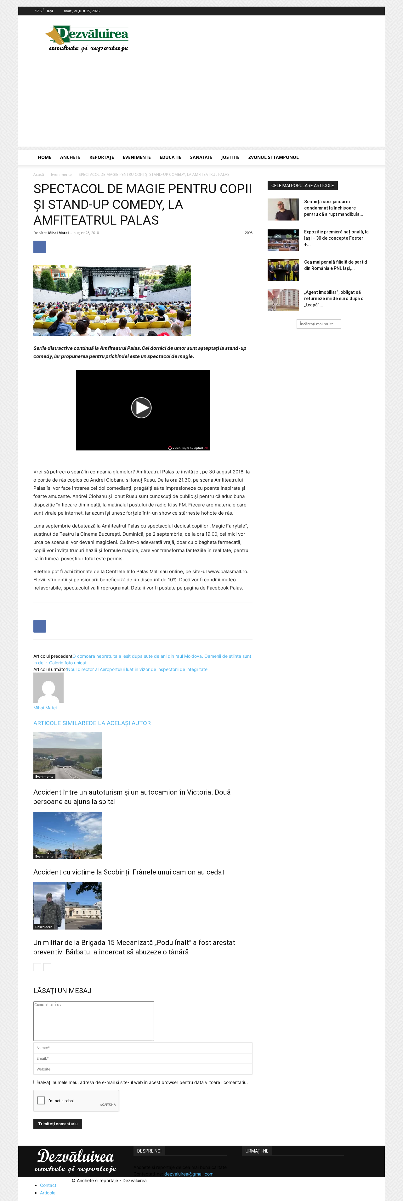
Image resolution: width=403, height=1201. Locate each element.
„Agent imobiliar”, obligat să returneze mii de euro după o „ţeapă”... (334, 298)
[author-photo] (48, 701)
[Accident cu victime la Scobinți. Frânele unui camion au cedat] (143, 835)
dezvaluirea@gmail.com (188, 1173)
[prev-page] (37, 967)
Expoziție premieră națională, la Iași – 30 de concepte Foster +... (336, 238)
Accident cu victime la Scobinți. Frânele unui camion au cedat (128, 872)
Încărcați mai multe (317, 324)
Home (44, 157)
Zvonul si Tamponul (273, 157)
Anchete (70, 157)
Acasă (38, 174)
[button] (362, 158)
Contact (48, 1185)
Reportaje (101, 157)
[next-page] (47, 967)
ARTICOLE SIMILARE (61, 723)
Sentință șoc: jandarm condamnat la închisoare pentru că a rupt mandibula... (333, 208)
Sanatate (201, 157)
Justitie (230, 157)
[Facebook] (365, 11)
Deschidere (43, 926)
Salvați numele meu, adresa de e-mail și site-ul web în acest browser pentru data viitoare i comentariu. (142, 1082)
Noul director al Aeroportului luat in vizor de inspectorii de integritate (137, 669)
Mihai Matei (58, 232)
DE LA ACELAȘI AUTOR (120, 723)
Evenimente (137, 157)
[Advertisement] (201, 103)
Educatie (170, 157)
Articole (47, 1192)
